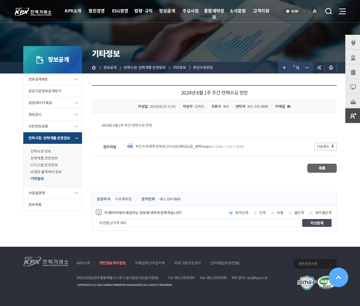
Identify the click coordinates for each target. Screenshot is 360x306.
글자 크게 (284, 67)
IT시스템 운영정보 (44, 165)
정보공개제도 (38, 79)
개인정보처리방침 (112, 263)
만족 (262, 212)
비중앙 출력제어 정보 (46, 172)
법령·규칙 (143, 11)
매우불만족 (323, 212)
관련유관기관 (307, 263)
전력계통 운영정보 (44, 158)
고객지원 (261, 11)
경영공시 (35, 114)
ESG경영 (120, 11)
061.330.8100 (184, 278)
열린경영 (96, 11)
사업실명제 (36, 193)
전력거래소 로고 (33, 11)
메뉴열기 (342, 11)
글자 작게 (307, 67)
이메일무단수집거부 (150, 263)
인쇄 (331, 67)
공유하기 (319, 67)
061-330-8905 (170, 199)
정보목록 (35, 204)
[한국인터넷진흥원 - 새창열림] (307, 278)
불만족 (299, 212)
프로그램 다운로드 (187, 263)
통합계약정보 (214, 14)
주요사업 (190, 11)
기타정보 (37, 178)
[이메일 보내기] (289, 106)
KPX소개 (73, 11)
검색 (329, 11)
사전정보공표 (38, 126)
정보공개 (167, 11)
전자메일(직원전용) (225, 263)
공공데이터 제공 (40, 102)
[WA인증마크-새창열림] (327, 278)
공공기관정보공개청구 (44, 91)
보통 (280, 212)
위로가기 (338, 277)
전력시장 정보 (41, 151)
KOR (296, 12)
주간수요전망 (203, 67)
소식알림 (237, 11)
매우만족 (241, 212)
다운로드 (323, 146)
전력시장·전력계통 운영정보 (49, 138)
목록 (322, 168)
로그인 (315, 11)
